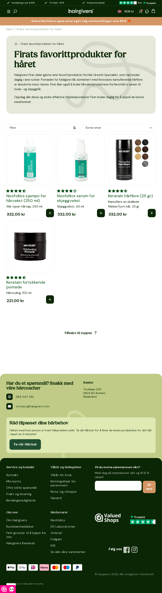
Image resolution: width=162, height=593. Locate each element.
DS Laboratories (63, 526)
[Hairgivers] (81, 11)
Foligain (56, 539)
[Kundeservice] (147, 11)
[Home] (16, 44)
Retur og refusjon (64, 492)
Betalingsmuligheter (21, 500)
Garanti (56, 498)
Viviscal (56, 533)
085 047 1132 (25, 397)
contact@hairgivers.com (33, 406)
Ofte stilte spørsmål (21, 488)
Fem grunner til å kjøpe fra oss (26, 535)
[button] (8, 11)
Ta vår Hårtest (25, 444)
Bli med (149, 487)
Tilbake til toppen (78, 333)
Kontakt (12, 475)
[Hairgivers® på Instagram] (134, 550)
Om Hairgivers (16, 520)
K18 (53, 545)
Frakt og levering (19, 494)
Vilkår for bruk (61, 475)
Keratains (106, 80)
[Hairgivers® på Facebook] (126, 550)
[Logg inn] (140, 11)
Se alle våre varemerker (68, 552)
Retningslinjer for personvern (63, 483)
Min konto (13, 481)
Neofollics (121, 84)
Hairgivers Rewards (20, 543)
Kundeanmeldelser (20, 526)
